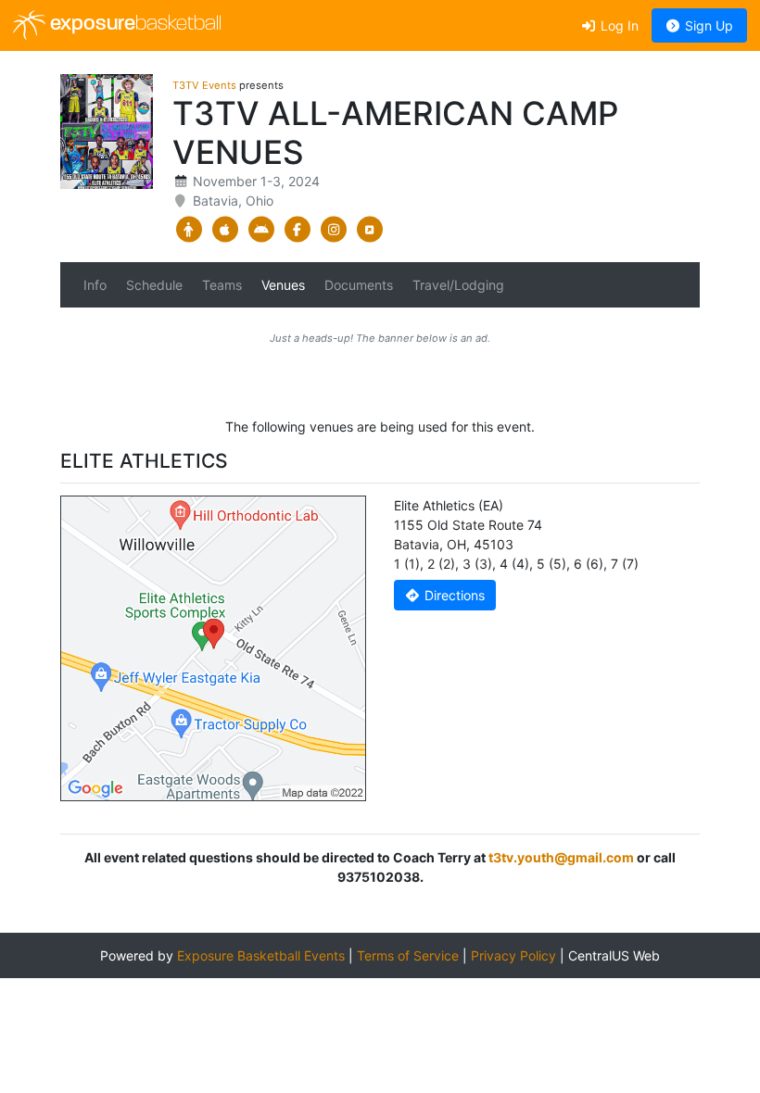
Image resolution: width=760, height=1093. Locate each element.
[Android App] (261, 230)
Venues (283, 285)
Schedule (154, 285)
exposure (133, 24)
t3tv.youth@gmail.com (561, 857)
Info (95, 285)
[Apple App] (225, 230)
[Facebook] (297, 230)
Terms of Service (408, 955)
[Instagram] (333, 230)
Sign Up (707, 25)
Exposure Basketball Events (261, 955)
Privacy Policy (513, 955)
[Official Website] (369, 230)
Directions (453, 595)
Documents (358, 285)
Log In (618, 25)
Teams (222, 285)
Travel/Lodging (458, 285)
